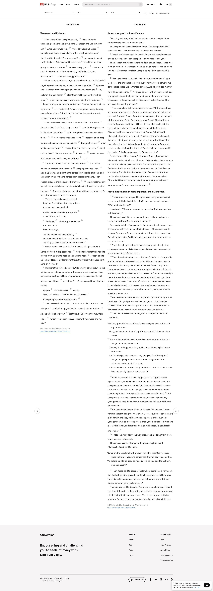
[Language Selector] (160, 4)
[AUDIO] (145, 13)
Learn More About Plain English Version (121, 507)
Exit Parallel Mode (164, 13)
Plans (68, 4)
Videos (76, 4)
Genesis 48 (48, 12)
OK (207, 585)
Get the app (151, 4)
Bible (61, 4)
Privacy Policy (58, 578)
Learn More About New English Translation (55, 331)
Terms (67, 578)
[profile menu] (169, 4)
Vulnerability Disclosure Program (51, 581)
